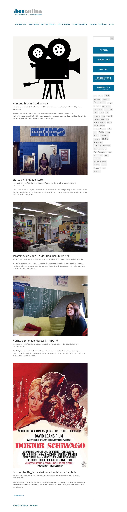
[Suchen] (112, 38)
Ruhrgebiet (98, 155)
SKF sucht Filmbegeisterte (28, 179)
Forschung (97, 116)
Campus (110, 103)
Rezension (97, 139)
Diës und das (98, 109)
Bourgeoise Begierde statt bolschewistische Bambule (44, 472)
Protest (96, 135)
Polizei (108, 132)
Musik (102, 126)
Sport (106, 155)
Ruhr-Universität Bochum (102, 152)
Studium (97, 165)
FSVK (103, 116)
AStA (107, 95)
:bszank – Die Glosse (98, 24)
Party (95, 132)
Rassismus (104, 135)
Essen (95, 113)
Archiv (111, 24)
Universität (97, 171)
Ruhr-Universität (100, 149)
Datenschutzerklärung (20, 505)
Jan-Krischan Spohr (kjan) (64, 107)
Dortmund (108, 109)
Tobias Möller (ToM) (57, 259)
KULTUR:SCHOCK (48, 24)
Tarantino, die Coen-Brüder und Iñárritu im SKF (41, 256)
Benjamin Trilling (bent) (60, 183)
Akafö (100, 96)
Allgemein (77, 107)
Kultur (109, 123)
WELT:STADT (33, 24)
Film (107, 113)
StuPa (104, 165)
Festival (102, 112)
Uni (104, 168)
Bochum (99, 102)
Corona (97, 106)
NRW (109, 129)
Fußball (109, 116)
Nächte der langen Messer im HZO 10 (35, 340)
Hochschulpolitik (99, 119)
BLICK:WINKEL (64, 24)
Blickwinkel (106, 99)
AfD (95, 96)
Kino (107, 119)
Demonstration (106, 106)
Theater (97, 168)
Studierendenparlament (100, 161)
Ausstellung (97, 99)
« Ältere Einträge (18, 495)
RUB (105, 138)
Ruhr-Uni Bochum (102, 145)
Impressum (34, 505)
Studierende (97, 158)
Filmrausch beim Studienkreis (30, 103)
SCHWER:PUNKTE (79, 24)
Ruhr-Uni (98, 142)
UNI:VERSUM (20, 24)
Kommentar (99, 122)
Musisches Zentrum (99, 129)
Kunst (96, 126)
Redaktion (18, 107)
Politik (101, 132)
